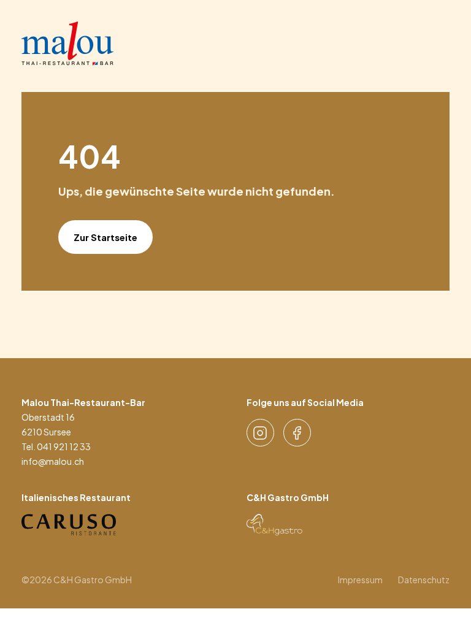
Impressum (360, 579)
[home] (67, 43)
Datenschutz (424, 579)
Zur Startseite (105, 237)
